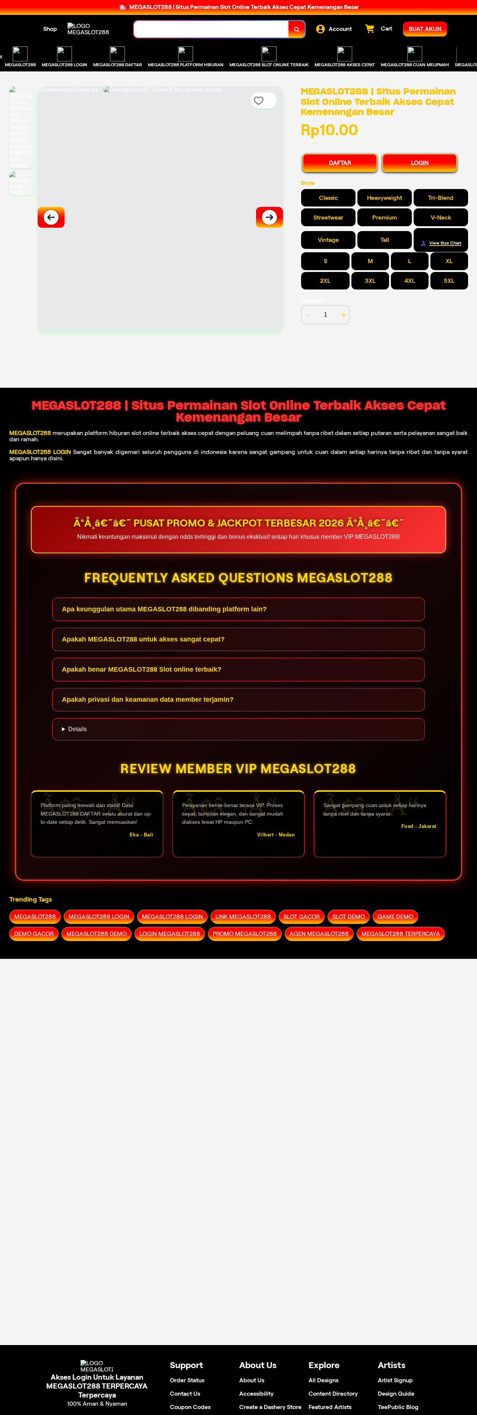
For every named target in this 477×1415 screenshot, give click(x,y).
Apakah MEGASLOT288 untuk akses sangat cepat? (143, 639)
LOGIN (420, 163)
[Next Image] (269, 217)
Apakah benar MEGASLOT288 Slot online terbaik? (141, 669)
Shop (50, 29)
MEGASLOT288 (30, 433)
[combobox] (211, 29)
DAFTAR (340, 163)
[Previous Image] (51, 217)
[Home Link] (93, 29)
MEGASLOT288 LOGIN (40, 452)
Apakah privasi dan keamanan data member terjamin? (148, 699)
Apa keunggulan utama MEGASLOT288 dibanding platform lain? (164, 609)
